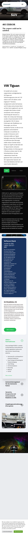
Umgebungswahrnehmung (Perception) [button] (13, 405)
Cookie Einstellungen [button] (7, 531)
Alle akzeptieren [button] (18, 531)
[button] (22, 4)
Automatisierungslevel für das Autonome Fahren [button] (12, 384)
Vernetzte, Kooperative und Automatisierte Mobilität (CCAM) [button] (10, 395)
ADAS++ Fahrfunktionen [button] (10, 340)
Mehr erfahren (8, 375)
